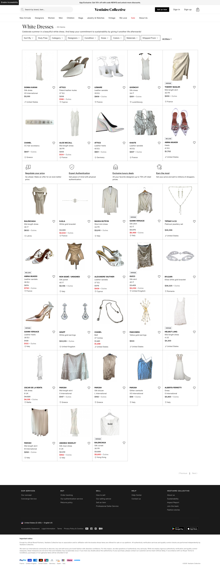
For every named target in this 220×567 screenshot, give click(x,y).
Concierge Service (29, 498)
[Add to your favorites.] (53, 87)
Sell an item (162, 9)
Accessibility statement (30, 528)
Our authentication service (71, 498)
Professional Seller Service (107, 506)
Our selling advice (103, 498)
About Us (143, 18)
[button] (198, 9)
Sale (133, 18)
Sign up (188, 9)
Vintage (111, 18)
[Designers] (46, 18)
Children (70, 18)
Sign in (176, 9)
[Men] (65, 18)
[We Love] (129, 18)
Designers (39, 18)
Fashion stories (173, 510)
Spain (59, 563)
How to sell (100, 495)
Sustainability (172, 498)
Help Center (137, 495)
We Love (123, 18)
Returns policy (66, 502)
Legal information (48, 528)
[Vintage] (117, 18)
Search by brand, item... (35, 9)
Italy (64, 563)
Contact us (136, 498)
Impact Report (173, 502)
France (22, 563)
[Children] (76, 18)
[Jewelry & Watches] (106, 18)
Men (61, 18)
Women (51, 18)
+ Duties (67, 99)
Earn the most (163, 173)
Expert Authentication (79, 173)
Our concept (26, 495)
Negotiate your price (35, 173)
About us (171, 495)
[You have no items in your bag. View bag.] (198, 9)
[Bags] (85, 18)
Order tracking (66, 495)
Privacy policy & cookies (73, 528)
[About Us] (149, 18)
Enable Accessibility (9, 2)
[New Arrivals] (33, 18)
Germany (52, 563)
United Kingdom (31, 563)
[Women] (57, 18)
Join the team (173, 506)
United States (42, 563)
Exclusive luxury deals (123, 173)
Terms (59, 528)
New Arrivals (25, 18)
